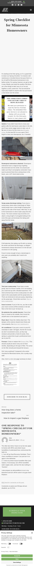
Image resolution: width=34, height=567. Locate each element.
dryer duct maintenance (21, 324)
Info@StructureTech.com (16, 2)
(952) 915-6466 (16, 1)
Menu (30, 9)
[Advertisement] (17, 54)
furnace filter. (25, 341)
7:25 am (21, 440)
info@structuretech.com (14, 523)
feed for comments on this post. (13, 482)
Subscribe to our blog (17, 397)
